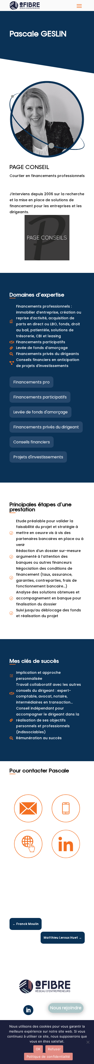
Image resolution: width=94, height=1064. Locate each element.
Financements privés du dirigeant (46, 427)
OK (38, 1049)
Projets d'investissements (38, 457)
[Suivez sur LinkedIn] (28, 1010)
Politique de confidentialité (48, 1057)
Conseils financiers (31, 442)
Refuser (54, 1049)
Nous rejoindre (65, 1008)
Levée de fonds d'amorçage (40, 412)
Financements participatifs (40, 397)
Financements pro (31, 382)
